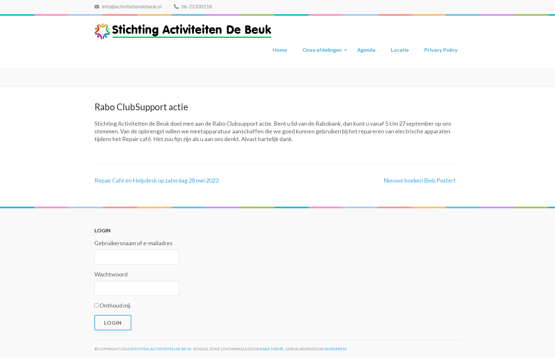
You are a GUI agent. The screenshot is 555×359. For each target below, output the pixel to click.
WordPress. (336, 348)
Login (113, 322)
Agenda (366, 50)
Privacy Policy (441, 50)
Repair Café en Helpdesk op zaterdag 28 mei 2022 (156, 180)
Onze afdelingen (322, 50)
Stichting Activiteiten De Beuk (160, 348)
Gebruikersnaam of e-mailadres (133, 243)
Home (280, 50)
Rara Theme (272, 348)
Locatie (400, 50)
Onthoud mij (115, 305)
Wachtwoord (111, 274)
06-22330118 (196, 6)
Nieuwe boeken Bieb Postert (419, 180)
